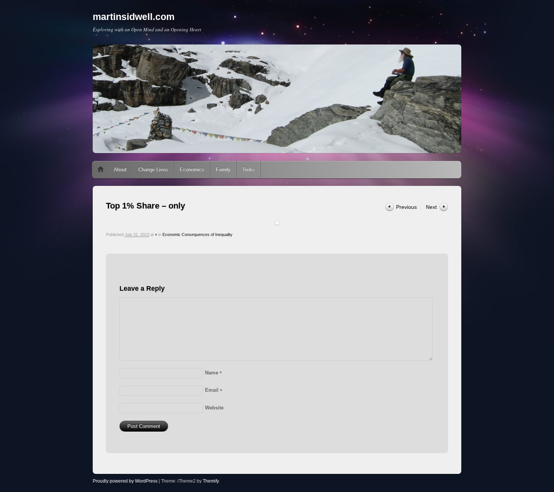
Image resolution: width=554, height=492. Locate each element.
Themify (211, 481)
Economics (192, 169)
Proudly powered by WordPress (125, 481)
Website (214, 408)
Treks (248, 169)
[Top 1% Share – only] (277, 223)
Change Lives (153, 169)
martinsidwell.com (133, 16)
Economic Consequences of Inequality (197, 234)
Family (223, 169)
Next (431, 207)
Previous (406, 207)
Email (213, 390)
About (120, 169)
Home (100, 169)
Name (213, 373)
